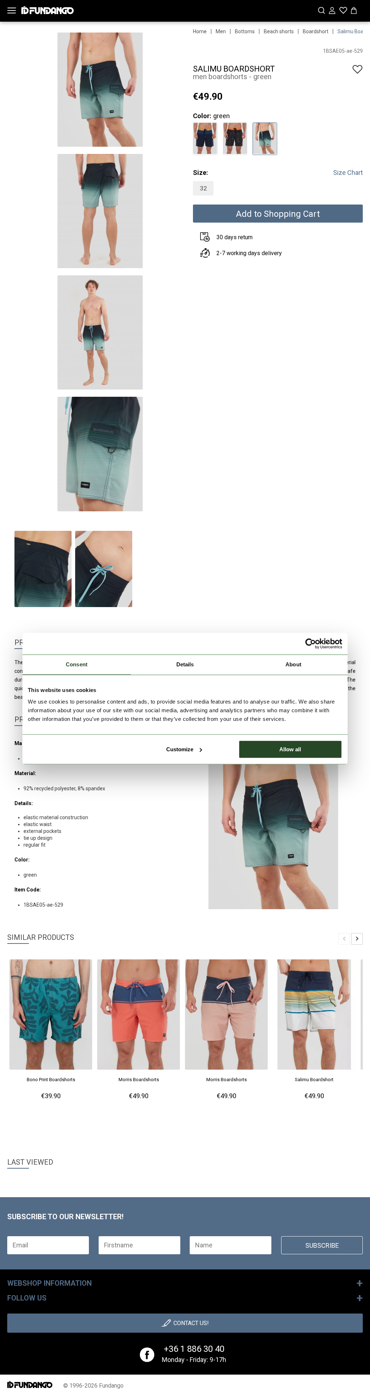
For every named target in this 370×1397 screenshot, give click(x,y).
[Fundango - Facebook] (147, 1355)
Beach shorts (279, 31)
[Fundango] (47, 8)
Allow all (290, 749)
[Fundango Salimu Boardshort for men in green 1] (264, 137)
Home (200, 31)
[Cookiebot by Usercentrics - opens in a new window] (310, 643)
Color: (202, 116)
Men (221, 31)
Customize (179, 749)
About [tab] (293, 664)
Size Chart (348, 172)
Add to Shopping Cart (278, 214)
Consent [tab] (76, 664)
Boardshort (315, 31)
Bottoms (245, 31)
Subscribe (322, 1245)
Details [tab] (185, 664)
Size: (200, 172)
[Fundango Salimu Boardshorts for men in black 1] (235, 137)
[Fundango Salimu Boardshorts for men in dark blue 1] (205, 137)
